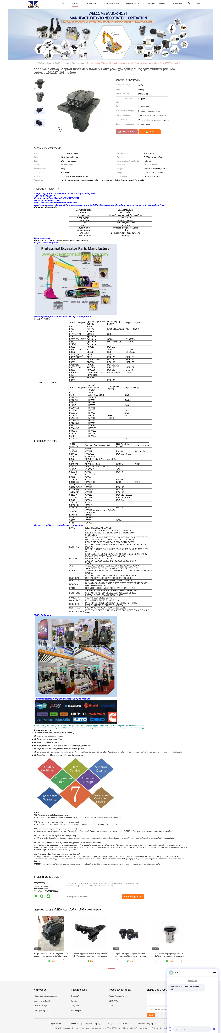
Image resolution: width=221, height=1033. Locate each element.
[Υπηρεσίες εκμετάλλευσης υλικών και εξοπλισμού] (169, 933)
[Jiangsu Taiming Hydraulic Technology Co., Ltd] (33, 4)
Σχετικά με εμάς (93, 1024)
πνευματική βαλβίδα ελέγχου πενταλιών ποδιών (62, 864)
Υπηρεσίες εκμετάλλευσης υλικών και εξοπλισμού (169, 955)
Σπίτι (62, 3)
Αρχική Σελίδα (55, 1024)
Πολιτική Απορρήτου (147, 1024)
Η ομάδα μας (76, 1011)
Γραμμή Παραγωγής (116, 996)
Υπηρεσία (75, 1006)
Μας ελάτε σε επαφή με (156, 3)
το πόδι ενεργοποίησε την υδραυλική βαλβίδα (144, 864)
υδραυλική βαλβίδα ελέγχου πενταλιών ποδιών (103, 864)
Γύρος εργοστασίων (111, 3)
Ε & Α (111, 1006)
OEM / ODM (113, 1001)
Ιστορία (74, 1001)
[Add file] (170, 1029)
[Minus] (214, 972)
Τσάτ (151, 131)
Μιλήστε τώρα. (178, 3)
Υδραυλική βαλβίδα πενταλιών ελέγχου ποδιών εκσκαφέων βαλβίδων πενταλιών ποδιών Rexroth (51, 955)
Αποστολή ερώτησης (133, 896)
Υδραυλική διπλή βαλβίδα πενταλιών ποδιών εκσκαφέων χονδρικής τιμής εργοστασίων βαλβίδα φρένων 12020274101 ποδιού (133, 63)
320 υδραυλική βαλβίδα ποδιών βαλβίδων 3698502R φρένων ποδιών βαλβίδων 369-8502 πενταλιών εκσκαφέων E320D (90, 955)
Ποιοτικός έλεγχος (133, 3)
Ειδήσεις (111, 1024)
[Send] (215, 1029)
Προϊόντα (75, 3)
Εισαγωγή (75, 996)
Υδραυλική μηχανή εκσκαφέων (45, 996)
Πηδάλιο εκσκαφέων (41, 1006)
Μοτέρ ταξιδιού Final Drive (43, 1001)
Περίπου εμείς (91, 3)
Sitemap (126, 1024)
